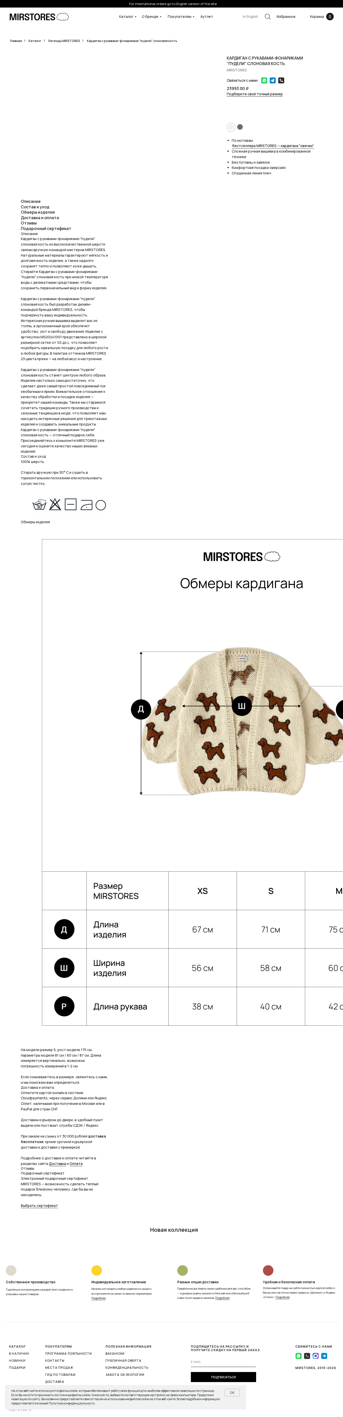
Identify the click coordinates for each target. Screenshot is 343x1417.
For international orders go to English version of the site (173, 4)
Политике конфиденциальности (72, 1403)
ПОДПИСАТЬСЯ (223, 1377)
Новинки (17, 1360)
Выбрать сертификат (39, 1205)
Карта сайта (20, 1410)
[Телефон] (280, 80)
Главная (16, 41)
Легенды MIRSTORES (64, 41)
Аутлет (206, 16)
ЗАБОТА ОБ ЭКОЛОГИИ (124, 1375)
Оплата (76, 1163)
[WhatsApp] (263, 80)
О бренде (150, 16)
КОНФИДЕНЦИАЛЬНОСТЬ (126, 1367)
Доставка (57, 1163)
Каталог (126, 16)
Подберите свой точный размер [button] (255, 93)
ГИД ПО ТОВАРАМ (60, 1375)
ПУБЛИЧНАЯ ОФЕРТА (123, 1360)
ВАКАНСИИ (115, 1353)
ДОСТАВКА (54, 1382)
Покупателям (179, 16)
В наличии (19, 1353)
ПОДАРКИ (17, 1367)
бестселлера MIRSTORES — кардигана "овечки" (273, 146)
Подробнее (98, 1298)
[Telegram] (271, 80)
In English (250, 16)
